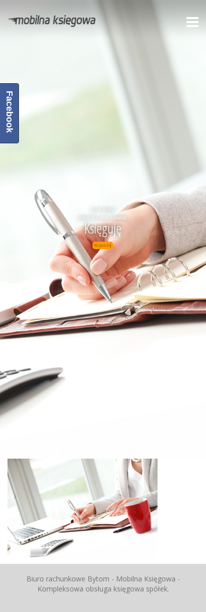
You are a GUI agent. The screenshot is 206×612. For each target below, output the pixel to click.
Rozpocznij (102, 245)
